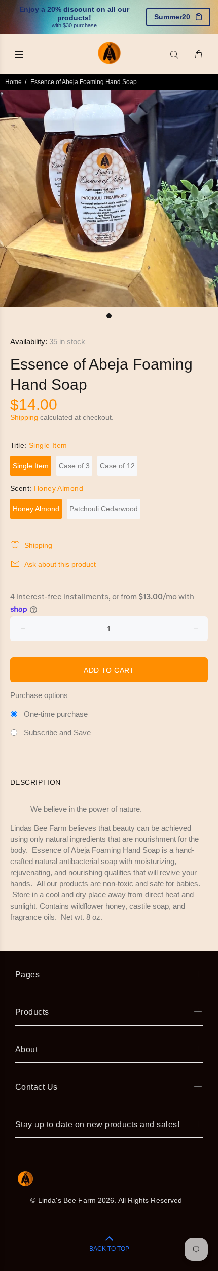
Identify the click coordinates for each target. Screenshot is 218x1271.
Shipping (24, 417)
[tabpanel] (109, 198)
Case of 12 (117, 466)
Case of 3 (74, 466)
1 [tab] (109, 315)
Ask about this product (60, 564)
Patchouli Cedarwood (103, 509)
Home (13, 82)
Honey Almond (36, 509)
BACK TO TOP (109, 1248)
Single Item (31, 466)
